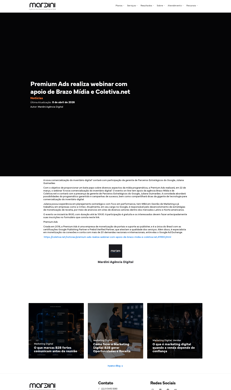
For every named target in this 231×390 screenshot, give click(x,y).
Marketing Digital (43, 344)
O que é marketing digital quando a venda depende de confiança (174, 348)
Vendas (177, 340)
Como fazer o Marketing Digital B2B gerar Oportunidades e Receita (111, 348)
